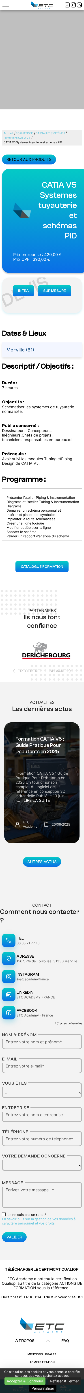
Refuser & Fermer (64, 1381)
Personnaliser (43, 1388)
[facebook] (67, 4)
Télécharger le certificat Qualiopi (42, 1269)
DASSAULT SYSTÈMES (50, 133)
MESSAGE (12, 1182)
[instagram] (73, 4)
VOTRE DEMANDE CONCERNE (34, 1156)
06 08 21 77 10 (28, 943)
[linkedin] (79, 4)
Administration (42, 1362)
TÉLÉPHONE (15, 1131)
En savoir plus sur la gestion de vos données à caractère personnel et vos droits (38, 1221)
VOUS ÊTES (14, 1083)
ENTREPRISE (15, 1107)
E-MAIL (10, 1059)
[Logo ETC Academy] (42, 5)
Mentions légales (42, 1354)
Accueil (8, 133)
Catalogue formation (42, 566)
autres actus (42, 861)
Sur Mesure (54, 291)
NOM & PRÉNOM (19, 1034)
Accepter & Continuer (25, 1381)
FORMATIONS (25, 133)
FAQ (65, 1340)
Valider (14, 1237)
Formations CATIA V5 (17, 137)
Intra (23, 291)
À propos (24, 1340)
